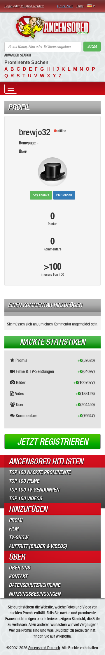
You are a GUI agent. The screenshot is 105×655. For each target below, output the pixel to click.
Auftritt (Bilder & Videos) (38, 546)
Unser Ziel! (65, 6)
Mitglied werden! (32, 6)
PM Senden (64, 195)
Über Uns (19, 568)
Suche (92, 46)
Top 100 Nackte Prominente (40, 472)
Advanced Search (17, 55)
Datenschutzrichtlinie (34, 585)
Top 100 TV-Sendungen (34, 490)
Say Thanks (41, 195)
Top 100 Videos (25, 498)
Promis (26, 630)
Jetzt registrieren (52, 441)
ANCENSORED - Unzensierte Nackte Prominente (52, 27)
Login (8, 6)
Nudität (62, 630)
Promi (15, 520)
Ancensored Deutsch (44, 647)
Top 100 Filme (24, 481)
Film (13, 529)
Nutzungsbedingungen (34, 594)
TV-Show (18, 537)
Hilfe (79, 6)
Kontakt (18, 576)
